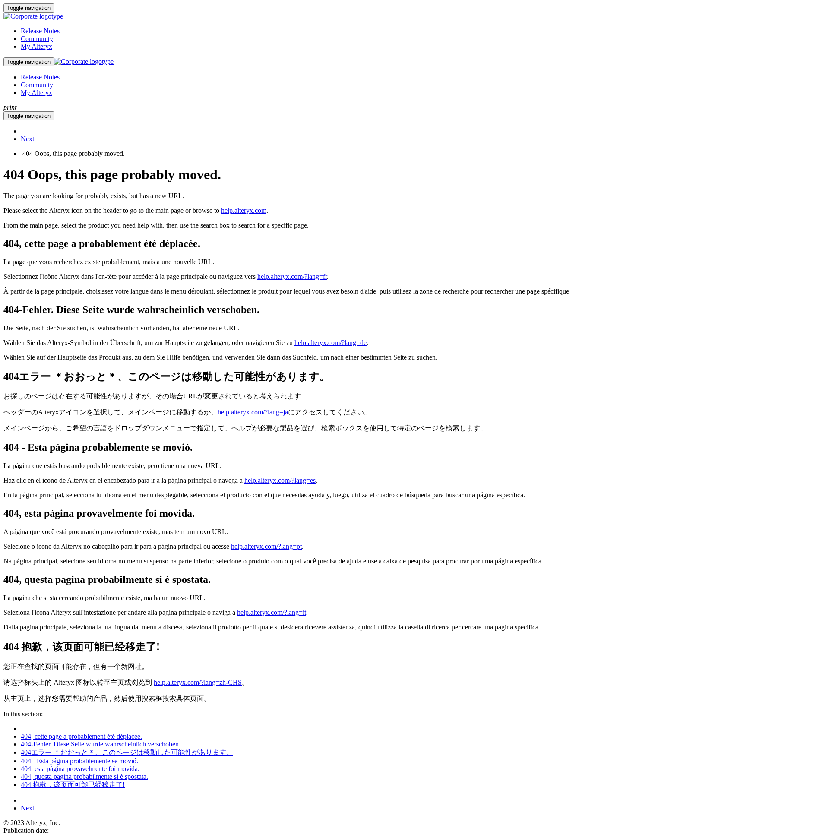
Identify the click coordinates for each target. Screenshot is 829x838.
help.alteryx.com (243, 210)
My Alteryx (36, 46)
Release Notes (40, 31)
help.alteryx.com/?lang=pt (266, 546)
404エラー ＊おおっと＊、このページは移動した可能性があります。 (127, 752)
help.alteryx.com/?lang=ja (253, 412)
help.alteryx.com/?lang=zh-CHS (198, 682)
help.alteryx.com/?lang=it (271, 612)
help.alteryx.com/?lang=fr (292, 276)
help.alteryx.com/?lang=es (280, 480)
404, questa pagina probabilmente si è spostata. (84, 776)
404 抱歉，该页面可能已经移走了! (73, 784)
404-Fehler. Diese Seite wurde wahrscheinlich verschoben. (100, 744)
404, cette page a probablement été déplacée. (81, 736)
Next (27, 138)
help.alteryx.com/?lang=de (330, 342)
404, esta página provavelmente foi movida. (80, 768)
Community (37, 38)
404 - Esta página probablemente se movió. (79, 761)
